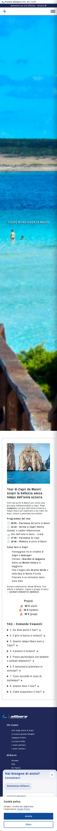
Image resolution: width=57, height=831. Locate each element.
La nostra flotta (18, 741)
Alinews (15, 760)
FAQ (13, 764)
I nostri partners (19, 745)
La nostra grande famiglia (23, 734)
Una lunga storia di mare (23, 730)
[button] (53, 12)
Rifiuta (28, 824)
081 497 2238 (20, 1)
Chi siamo (12, 725)
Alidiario (12, 755)
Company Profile (19, 737)
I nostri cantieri (18, 748)
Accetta (28, 816)
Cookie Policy (23, 809)
